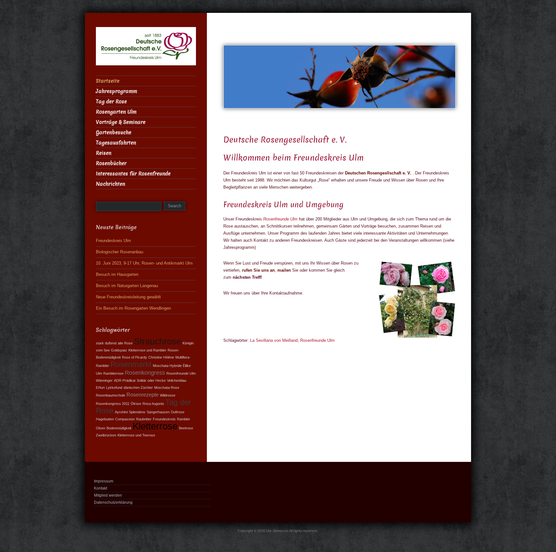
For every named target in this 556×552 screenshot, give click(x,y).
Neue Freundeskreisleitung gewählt (128, 297)
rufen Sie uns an (258, 270)
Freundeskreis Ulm (113, 240)
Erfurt (100, 387)
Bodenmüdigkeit (119, 428)
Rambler (183, 419)
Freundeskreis (164, 419)
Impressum (103, 481)
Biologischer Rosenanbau (119, 251)
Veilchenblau (176, 380)
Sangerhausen (158, 412)
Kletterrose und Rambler (147, 350)
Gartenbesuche (113, 132)
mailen (284, 270)
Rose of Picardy (134, 357)
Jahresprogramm (116, 91)
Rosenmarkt (131, 364)
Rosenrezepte (142, 395)
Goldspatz (119, 350)
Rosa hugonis (153, 404)
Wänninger (104, 380)
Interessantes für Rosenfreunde (133, 173)
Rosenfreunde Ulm (280, 219)
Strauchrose (157, 341)
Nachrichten (110, 184)
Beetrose (186, 428)
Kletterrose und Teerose (136, 435)
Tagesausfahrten (116, 142)
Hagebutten (105, 419)
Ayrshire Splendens (130, 412)
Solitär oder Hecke (151, 380)
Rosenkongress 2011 (112, 404)
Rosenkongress (145, 373)
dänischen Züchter (138, 387)
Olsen (100, 428)
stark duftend (106, 343)
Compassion (125, 419)
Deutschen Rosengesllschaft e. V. (378, 173)
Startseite (107, 81)
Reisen (103, 153)
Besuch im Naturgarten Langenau (127, 285)
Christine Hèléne (161, 357)
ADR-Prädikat (124, 380)
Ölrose (136, 404)
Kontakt (100, 488)
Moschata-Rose (166, 387)
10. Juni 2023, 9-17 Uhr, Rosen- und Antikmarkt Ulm (144, 263)
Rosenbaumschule (110, 395)
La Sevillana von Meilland (274, 340)
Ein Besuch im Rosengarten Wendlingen (133, 308)
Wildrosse (167, 395)
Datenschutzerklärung (113, 502)
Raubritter (144, 419)
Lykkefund (114, 387)
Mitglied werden (108, 495)
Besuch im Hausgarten (117, 274)
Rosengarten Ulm (116, 111)
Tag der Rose (111, 101)
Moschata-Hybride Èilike (172, 366)
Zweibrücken (106, 435)
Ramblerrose (113, 373)
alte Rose (125, 343)
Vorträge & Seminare (120, 122)
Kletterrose (155, 426)
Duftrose (177, 412)
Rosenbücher (111, 163)
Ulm (99, 373)
